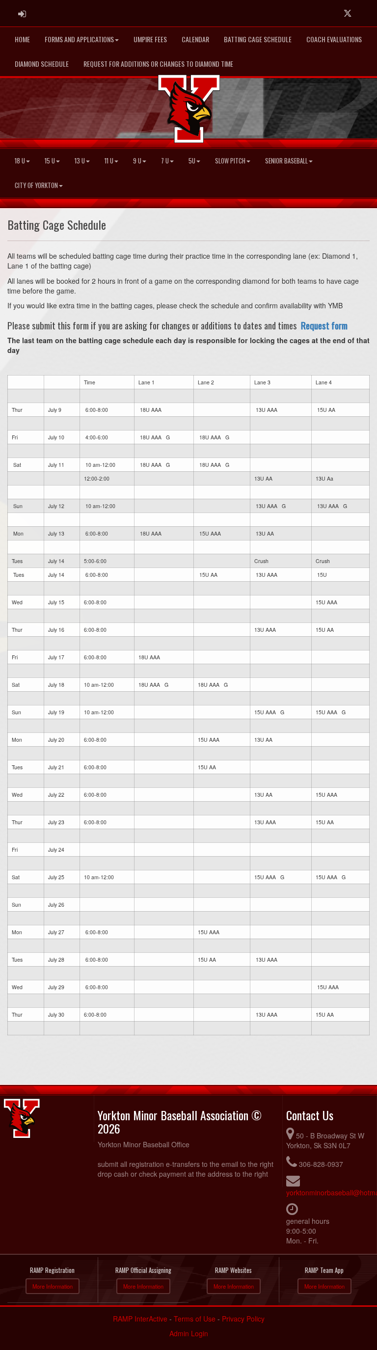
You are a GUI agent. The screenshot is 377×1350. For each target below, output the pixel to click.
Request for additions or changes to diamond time (158, 63)
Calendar (195, 39)
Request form (324, 325)
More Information (52, 1286)
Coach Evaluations (334, 39)
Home (22, 39)
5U (191, 160)
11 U (109, 160)
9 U (137, 160)
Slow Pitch (230, 160)
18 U (20, 160)
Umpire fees (150, 39)
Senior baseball (286, 160)
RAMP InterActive (140, 1318)
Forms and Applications (79, 39)
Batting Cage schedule (258, 39)
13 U (80, 160)
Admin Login (188, 1333)
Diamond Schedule (42, 63)
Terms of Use (194, 1318)
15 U (50, 160)
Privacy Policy (243, 1318)
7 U (165, 160)
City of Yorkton (36, 185)
